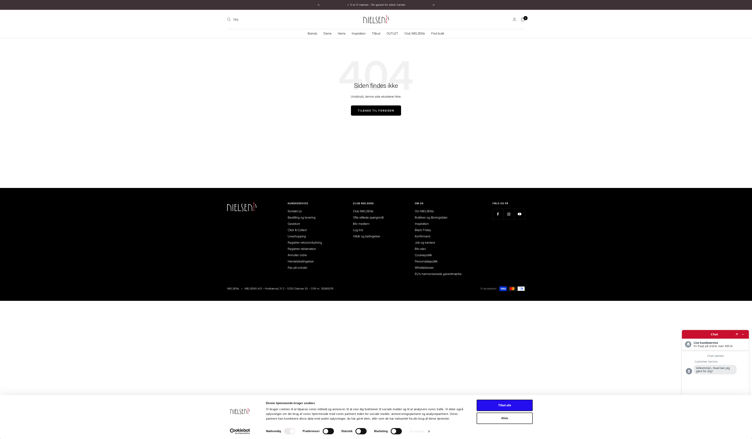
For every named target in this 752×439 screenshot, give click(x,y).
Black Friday (423, 230)
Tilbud (376, 33)
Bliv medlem (361, 224)
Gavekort (294, 224)
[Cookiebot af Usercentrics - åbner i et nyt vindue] (240, 431)
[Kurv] (523, 19)
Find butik (437, 33)
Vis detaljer (417, 431)
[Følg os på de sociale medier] (498, 214)
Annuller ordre (297, 255)
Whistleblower (424, 267)
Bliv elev (420, 249)
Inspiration (359, 33)
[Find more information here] (715, 383)
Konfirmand (422, 236)
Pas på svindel (297, 267)
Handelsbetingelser (301, 261)
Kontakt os (295, 211)
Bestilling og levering (301, 217)
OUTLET (392, 33)
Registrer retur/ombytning (305, 242)
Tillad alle (504, 405)
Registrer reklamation (302, 249)
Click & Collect (297, 230)
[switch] (328, 431)
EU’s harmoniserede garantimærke (438, 274)
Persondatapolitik (426, 261)
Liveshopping (297, 236)
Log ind (358, 230)
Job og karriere (425, 242)
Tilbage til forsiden (376, 110)
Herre (341, 33)
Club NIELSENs (414, 33)
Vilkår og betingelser (366, 236)
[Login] (514, 19)
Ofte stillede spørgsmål (368, 217)
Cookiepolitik (423, 255)
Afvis (504, 418)
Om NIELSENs (424, 211)
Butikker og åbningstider (431, 217)
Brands (312, 33)
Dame (328, 33)
